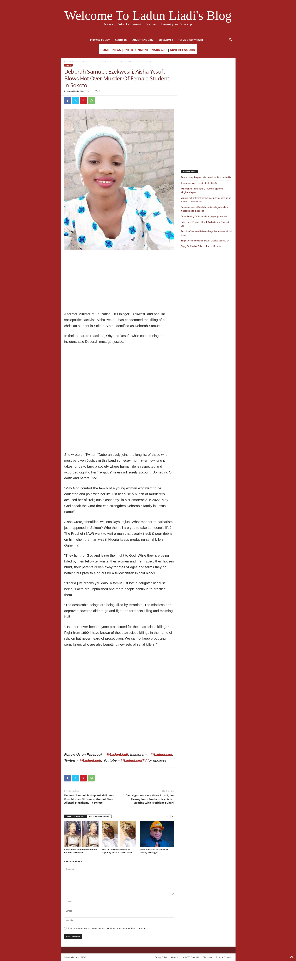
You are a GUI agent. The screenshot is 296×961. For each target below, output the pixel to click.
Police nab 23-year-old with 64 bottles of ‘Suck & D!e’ (205, 224)
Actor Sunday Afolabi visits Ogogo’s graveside (204, 216)
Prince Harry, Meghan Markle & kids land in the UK (206, 177)
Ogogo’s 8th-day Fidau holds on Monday (201, 246)
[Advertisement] (119, 259)
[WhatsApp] (91, 100)
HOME (104, 50)
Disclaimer (165, 39)
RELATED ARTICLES (75, 816)
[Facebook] (67, 100)
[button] (230, 40)
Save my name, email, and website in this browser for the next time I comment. (107, 928)
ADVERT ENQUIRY (142, 39)
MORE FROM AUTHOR (99, 816)
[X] (75, 100)
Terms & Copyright (190, 39)
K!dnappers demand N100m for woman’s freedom (80, 851)
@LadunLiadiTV (133, 760)
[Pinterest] (83, 100)
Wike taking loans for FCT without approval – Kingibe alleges (203, 190)
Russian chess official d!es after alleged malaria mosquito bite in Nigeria (204, 209)
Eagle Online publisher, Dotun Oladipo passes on (205, 240)
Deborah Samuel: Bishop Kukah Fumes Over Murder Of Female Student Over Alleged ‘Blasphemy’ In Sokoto (89, 799)
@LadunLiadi (117, 754)
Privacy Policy (100, 39)
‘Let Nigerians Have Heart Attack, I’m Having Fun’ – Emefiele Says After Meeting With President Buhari (150, 799)
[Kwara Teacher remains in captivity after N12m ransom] (119, 834)
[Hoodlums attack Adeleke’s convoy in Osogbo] (157, 834)
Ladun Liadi (72, 91)
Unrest (75, 62)
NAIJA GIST (159, 50)
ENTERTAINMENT (136, 50)
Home (66, 62)
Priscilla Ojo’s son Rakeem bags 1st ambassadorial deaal (206, 233)
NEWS (116, 50)
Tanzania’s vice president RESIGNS (199, 183)
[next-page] (172, 816)
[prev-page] (168, 816)
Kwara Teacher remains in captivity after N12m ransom (117, 851)
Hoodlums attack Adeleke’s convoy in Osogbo (154, 851)
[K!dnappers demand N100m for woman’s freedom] (81, 834)
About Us (121, 39)
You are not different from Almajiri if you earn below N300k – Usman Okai (206, 200)
